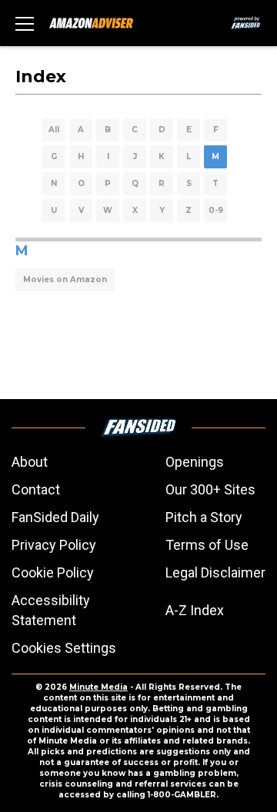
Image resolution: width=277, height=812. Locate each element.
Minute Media (98, 687)
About (30, 462)
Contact (36, 489)
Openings (194, 462)
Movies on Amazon (65, 280)
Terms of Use (207, 545)
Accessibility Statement (51, 610)
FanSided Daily (55, 517)
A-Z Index (194, 610)
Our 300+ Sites (210, 489)
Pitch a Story (203, 517)
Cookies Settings (64, 648)
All (53, 130)
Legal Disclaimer (215, 572)
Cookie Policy (53, 572)
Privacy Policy (54, 545)
